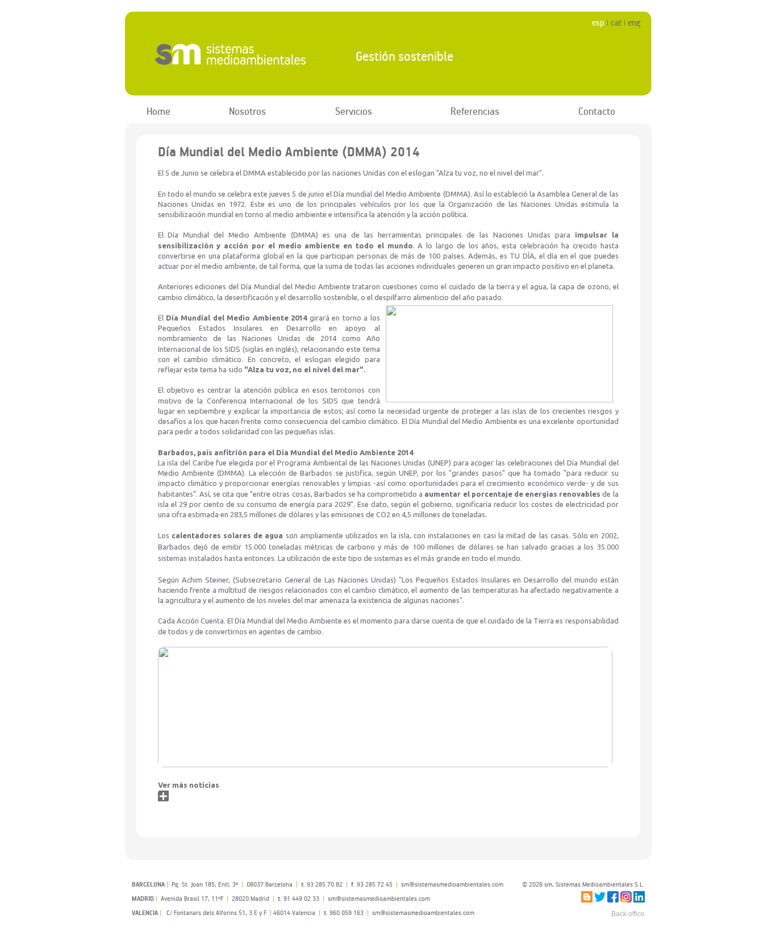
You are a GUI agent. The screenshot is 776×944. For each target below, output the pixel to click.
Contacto (596, 111)
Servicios (353, 111)
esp (598, 22)
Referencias (474, 111)
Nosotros (247, 111)
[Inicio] (231, 54)
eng (634, 22)
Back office (628, 914)
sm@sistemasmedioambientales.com (423, 912)
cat (616, 22)
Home (158, 111)
